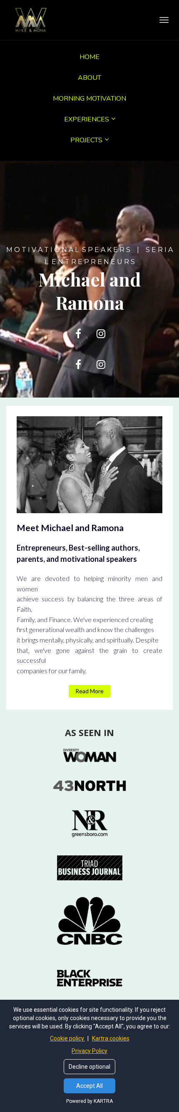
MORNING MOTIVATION (89, 98)
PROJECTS (86, 140)
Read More (89, 690)
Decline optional (89, 1066)
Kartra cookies (110, 1038)
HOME (89, 57)
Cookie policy (67, 1038)
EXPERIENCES (86, 119)
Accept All (89, 1085)
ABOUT (89, 77)
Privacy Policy (89, 1051)
